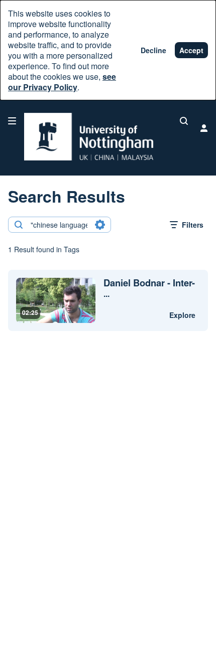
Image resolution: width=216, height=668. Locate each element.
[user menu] (204, 128)
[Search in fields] (100, 225)
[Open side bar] (12, 121)
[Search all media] (184, 121)
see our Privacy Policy (62, 82)
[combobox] (59, 225)
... (149, 288)
